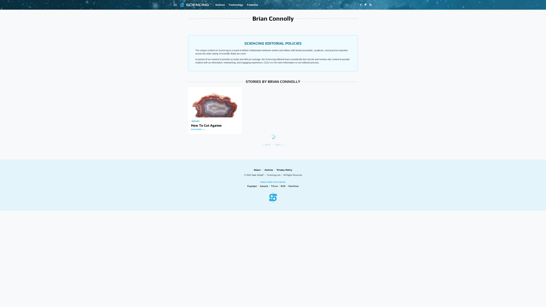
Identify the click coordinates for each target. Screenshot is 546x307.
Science (220, 4)
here (271, 62)
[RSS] (371, 4)
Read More (196, 129)
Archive (269, 170)
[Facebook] (361, 4)
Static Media (257, 175)
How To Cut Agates (206, 125)
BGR (283, 186)
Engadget (252, 186)
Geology (195, 121)
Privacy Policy (284, 170)
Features (252, 4)
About (257, 170)
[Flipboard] (366, 4)
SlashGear (293, 186)
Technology (236, 4)
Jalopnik (264, 186)
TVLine (274, 186)
